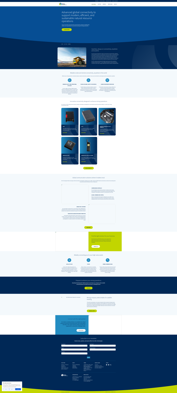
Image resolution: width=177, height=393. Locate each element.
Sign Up (88, 357)
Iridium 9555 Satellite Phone (87, 155)
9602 (64, 126)
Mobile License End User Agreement (87, 366)
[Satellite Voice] (69, 260)
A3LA (82, 126)
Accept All (18, 389)
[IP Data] (88, 260)
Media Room (110, 4)
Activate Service (98, 367)
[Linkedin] (106, 364)
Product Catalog (64, 364)
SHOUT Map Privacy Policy (87, 370)
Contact (115, 4)
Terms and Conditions (88, 364)
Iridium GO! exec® (66, 155)
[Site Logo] (63, 4)
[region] (12, 386)
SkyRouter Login (98, 365)
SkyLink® (63, 365)
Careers (74, 365)
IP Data (88, 264)
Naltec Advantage (76, 364)
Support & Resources (99, 366)
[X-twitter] (110, 364)
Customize (6, 389)
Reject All (12, 389)
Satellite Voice (69, 264)
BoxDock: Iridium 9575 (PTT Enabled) (105, 127)
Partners (74, 366)
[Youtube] (108, 364)
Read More (65, 132)
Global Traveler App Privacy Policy (88, 368)
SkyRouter (63, 366)
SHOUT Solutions (64, 367)
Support (99, 4)
